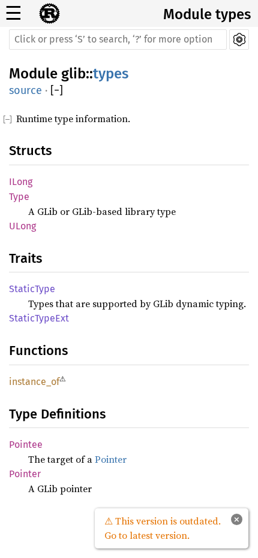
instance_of (34, 381)
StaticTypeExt (39, 318)
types (110, 73)
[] (56, 90)
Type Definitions (57, 414)
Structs (30, 150)
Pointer (111, 459)
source (25, 90)
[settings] (239, 39)
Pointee (26, 444)
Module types (207, 14)
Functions (38, 350)
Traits (25, 258)
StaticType (32, 289)
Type (19, 196)
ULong (22, 226)
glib (73, 73)
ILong (20, 181)
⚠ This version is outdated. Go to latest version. (162, 528)
